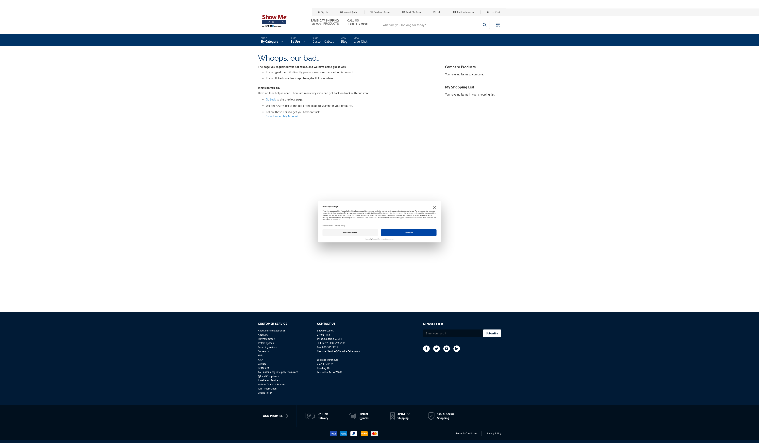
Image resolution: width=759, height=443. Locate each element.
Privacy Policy (493, 433)
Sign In (324, 11)
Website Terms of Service (271, 384)
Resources (263, 368)
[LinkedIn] (456, 348)
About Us (263, 334)
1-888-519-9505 (336, 343)
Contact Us (263, 351)
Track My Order (413, 11)
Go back (271, 99)
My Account (290, 116)
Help (438, 11)
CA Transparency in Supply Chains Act (278, 372)
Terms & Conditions (466, 433)
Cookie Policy (265, 392)
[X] (436, 348)
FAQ (260, 359)
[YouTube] (446, 348)
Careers (262, 363)
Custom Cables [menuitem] (323, 41)
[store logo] (275, 20)
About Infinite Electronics (271, 330)
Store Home (273, 116)
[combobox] (435, 25)
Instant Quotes (351, 11)
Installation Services (268, 380)
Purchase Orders (382, 11)
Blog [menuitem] (344, 41)
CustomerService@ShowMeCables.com (338, 351)
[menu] (379, 40)
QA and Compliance (268, 376)
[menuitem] (272, 40)
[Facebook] (426, 348)
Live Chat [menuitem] (360, 41)
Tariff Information (466, 11)
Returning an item (267, 347)
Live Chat (495, 11)
